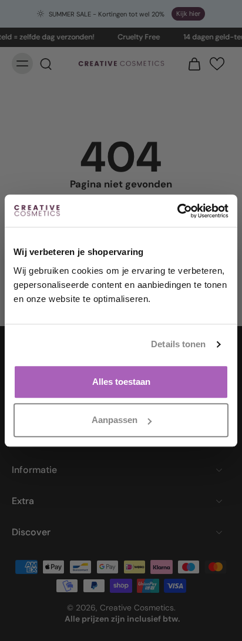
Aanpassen (114, 420)
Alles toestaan (121, 382)
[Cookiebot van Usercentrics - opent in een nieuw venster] (177, 211)
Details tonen (178, 344)
